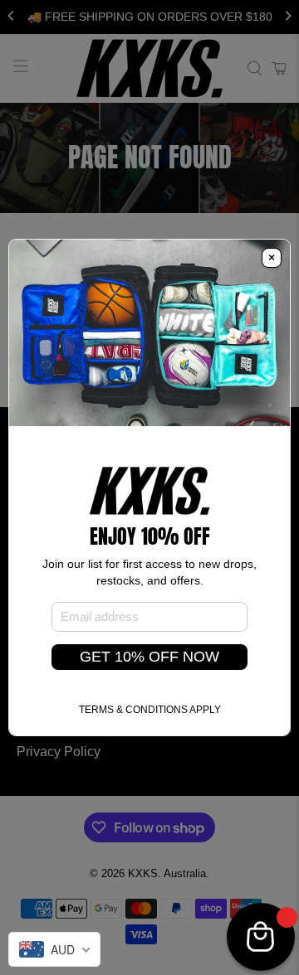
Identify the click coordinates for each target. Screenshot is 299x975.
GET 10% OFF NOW (149, 656)
